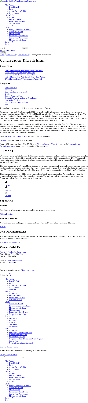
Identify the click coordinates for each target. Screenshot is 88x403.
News (7, 44)
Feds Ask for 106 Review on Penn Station (20, 75)
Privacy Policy (5, 355)
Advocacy (13, 17)
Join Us (3, 227)
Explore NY (9, 42)
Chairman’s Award (16, 32)
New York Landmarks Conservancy (13, 252)
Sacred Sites (9, 104)
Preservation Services (17, 21)
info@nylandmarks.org (13, 260)
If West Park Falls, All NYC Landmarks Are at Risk (23, 79)
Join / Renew (5, 50)
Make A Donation (6, 214)
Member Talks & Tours (17, 40)
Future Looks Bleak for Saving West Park (20, 73)
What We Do (9, 15)
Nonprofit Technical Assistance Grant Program (21, 98)
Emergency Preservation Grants (16, 92)
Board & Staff (14, 7)
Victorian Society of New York (48, 144)
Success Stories (14, 23)
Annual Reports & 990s (17, 11)
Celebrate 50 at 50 (15, 300)
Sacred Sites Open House (18, 38)
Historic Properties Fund (13, 96)
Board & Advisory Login (9, 347)
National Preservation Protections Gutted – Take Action (25, 77)
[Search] (22, 357)
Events (7, 28)
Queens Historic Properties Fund (16, 102)
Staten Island (13, 326)
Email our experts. (28, 270)
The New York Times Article (14, 136)
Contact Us (13, 289)
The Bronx (13, 324)
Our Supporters (14, 13)
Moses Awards (14, 34)
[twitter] (10, 275)
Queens (12, 322)
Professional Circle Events (18, 36)
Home (2, 55)
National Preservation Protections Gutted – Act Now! (24, 71)
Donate (12, 50)
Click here (3, 140)
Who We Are (9, 5)
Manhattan (13, 318)
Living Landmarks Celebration (20, 30)
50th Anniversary (11, 88)
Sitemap (14, 355)
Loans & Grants (15, 19)
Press (11, 9)
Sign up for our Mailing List (10, 242)
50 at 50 (12, 25)
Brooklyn (12, 320)
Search (25, 48)
